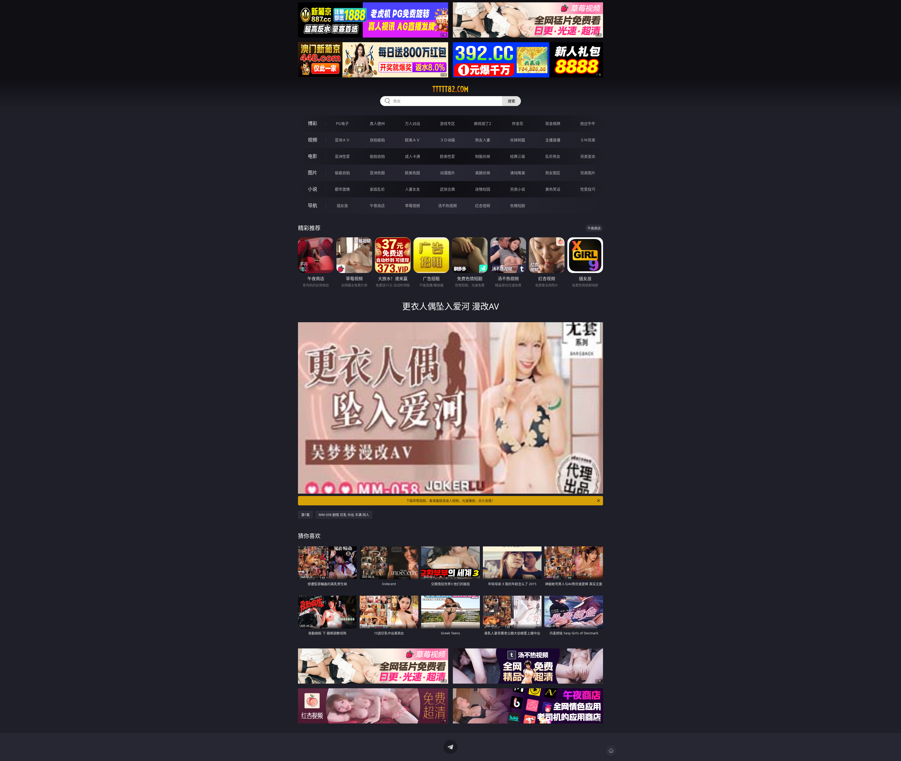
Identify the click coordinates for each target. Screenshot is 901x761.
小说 (312, 189)
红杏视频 (482, 205)
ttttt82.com (450, 89)
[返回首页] (611, 750)
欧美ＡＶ (412, 140)
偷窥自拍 (342, 172)
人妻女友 (412, 189)
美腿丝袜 (482, 172)
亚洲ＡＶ (342, 140)
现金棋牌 (552, 123)
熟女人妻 (482, 140)
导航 (312, 205)
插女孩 (342, 205)
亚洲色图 (377, 172)
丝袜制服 (517, 140)
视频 (312, 140)
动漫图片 (447, 172)
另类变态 (587, 156)
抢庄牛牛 (587, 123)
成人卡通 (412, 156)
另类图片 (587, 172)
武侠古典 (447, 189)
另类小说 (517, 189)
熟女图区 (552, 172)
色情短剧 (517, 205)
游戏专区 (447, 123)
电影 (312, 156)
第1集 (305, 514)
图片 (312, 173)
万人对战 (412, 123)
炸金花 (517, 123)
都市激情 (342, 189)
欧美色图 (412, 172)
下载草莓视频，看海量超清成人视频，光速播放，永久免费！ (450, 500)
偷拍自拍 (377, 156)
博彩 (312, 123)
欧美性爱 (447, 156)
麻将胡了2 (482, 123)
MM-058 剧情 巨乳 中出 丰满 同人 (344, 514)
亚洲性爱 (342, 156)
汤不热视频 (447, 205)
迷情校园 (482, 189)
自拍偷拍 (377, 140)
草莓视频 (412, 205)
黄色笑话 (552, 189)
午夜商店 (377, 205)
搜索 (511, 101)
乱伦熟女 (552, 156)
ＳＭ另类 (587, 140)
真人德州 (377, 123)
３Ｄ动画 (447, 140)
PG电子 (342, 123)
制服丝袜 (482, 156)
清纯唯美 (517, 172)
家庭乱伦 (377, 189)
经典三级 (517, 156)
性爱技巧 (587, 189)
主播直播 (552, 140)
